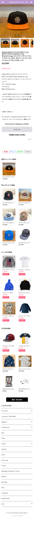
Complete (4, 493)
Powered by (15, 515)
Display (4, 449)
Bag (2, 433)
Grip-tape (4, 460)
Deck (3, 455)
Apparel (4, 422)
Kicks (3, 438)
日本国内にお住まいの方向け (17, 135)
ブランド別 (4, 411)
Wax (2, 487)
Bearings (4, 482)
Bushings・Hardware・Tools (10, 471)
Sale (2, 504)
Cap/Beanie (5, 427)
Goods (3, 444)
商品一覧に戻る (17, 400)
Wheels (4, 476)
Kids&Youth (5, 498)
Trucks (3, 466)
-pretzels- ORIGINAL (8, 416)
